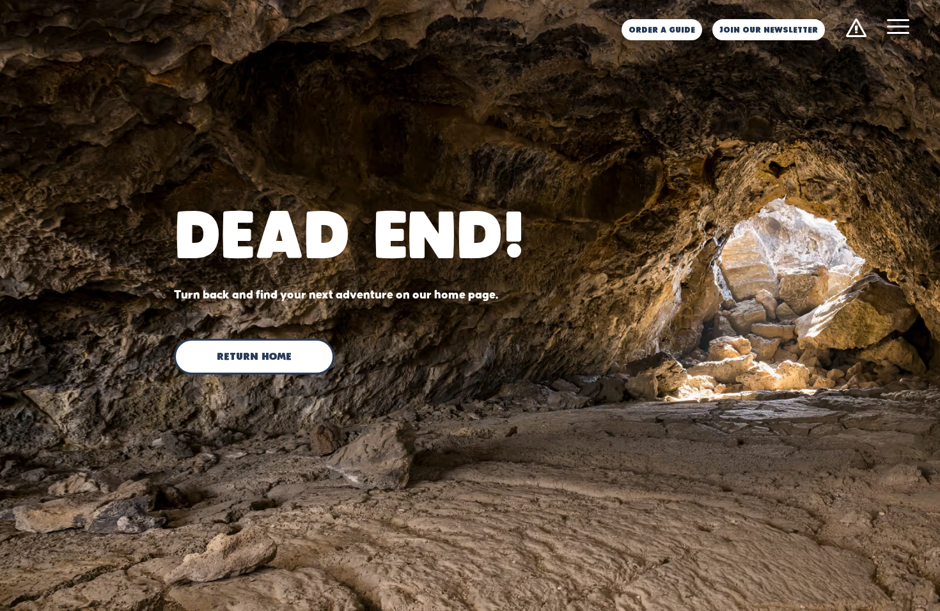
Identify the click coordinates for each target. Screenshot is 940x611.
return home (254, 357)
